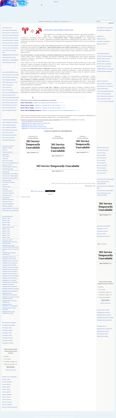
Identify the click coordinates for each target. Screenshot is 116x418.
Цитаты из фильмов (7, 404)
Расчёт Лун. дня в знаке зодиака (10, 45)
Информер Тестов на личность (9, 277)
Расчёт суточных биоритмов (104, 93)
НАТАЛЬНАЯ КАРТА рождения (104, 71)
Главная (4, 1)
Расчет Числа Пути (7, 87)
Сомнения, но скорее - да (10, 361)
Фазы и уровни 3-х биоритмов (104, 83)
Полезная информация (8, 203)
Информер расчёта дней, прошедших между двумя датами (10, 246)
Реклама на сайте (20, 1)
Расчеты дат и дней (7, 240)
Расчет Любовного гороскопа (9, 127)
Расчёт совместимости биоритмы (105, 96)
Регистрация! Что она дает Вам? (105, 27)
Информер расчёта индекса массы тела (9, 308)
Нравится (56, 1)
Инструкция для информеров (104, 30)
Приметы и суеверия (7, 206)
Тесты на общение (101, 168)
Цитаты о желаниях (7, 402)
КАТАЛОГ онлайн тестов (103, 147)
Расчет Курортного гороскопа (9, 135)
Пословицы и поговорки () (103, 41)
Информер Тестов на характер (9, 263)
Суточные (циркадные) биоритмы (105, 91)
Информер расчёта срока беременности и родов (8, 312)
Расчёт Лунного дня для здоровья (10, 35)
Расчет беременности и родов (9, 105)
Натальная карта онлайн (103, 310)
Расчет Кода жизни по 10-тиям (9, 82)
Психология (5, 189)
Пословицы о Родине (7, 340)
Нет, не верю (7, 359)
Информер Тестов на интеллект (10, 260)
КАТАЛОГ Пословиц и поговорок (104, 56)
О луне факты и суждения (8, 182)
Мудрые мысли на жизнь (103, 331)
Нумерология (5, 154)
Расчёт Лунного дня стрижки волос (105, 186)
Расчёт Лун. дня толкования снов (10, 32)
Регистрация (107, 17)
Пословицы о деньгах (7, 337)
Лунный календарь (6, 180)
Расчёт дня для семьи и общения (10, 40)
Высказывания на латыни (103, 236)
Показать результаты (11, 370)
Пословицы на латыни (102, 231)
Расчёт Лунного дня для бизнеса (10, 37)
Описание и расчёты (7, 165)
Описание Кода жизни (7, 169)
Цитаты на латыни (101, 233)
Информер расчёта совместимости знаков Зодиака (9, 305)
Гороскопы (4, 150)
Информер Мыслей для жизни (9, 286)
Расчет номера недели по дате (9, 102)
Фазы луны (5, 184)
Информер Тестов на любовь (9, 265)
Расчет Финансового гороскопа (9, 130)
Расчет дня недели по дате (9, 95)
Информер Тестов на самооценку (10, 275)
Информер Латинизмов (8, 284)
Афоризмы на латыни (102, 228)
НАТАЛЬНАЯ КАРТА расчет (8, 140)
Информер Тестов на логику (9, 258)
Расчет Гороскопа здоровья (9, 125)
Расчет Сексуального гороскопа (10, 122)
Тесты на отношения (102, 165)
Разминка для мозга (7, 201)
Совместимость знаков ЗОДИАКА (10, 60)
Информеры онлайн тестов (9, 257)
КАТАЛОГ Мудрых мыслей (103, 61)
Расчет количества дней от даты (10, 100)
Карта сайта (45, 413)
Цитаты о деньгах (6, 392)
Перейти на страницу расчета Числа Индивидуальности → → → (61, 110)
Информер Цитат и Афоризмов (9, 282)
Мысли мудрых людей (102, 333)
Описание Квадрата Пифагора (9, 166)
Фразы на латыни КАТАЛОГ (103, 226)
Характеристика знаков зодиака (10, 173)
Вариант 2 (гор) (6, 231)
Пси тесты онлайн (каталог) (9, 107)
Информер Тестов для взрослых (10, 269)
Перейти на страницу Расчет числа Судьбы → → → (50, 105)
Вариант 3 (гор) (6, 233)
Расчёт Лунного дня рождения (9, 30)
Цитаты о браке (6, 387)
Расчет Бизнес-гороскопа (8, 137)
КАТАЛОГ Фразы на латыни (103, 58)
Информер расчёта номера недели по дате (9, 253)
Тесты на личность (101, 173)
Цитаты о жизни (6, 389)
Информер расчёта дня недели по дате (10, 250)
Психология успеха (7, 195)
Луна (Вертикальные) (7, 216)
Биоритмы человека (7, 147)
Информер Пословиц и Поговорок (10, 288)
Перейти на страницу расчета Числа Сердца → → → (50, 108)
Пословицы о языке (7, 335)
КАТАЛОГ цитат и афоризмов (9, 376)
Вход (100, 17)
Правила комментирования (57, 413)
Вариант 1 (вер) (6, 218)
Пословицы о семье (7, 327)
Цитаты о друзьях (6, 384)
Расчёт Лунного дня (7, 27)
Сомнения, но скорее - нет (10, 364)
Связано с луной (6, 186)
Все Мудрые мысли (101, 326)
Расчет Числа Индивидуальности (10, 92)
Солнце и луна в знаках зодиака (10, 175)
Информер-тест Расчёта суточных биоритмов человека (10, 297)
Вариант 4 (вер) (6, 224)
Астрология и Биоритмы (8, 146)
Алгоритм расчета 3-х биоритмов (105, 86)
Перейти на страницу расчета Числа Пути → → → (48, 102)
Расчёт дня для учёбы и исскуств (10, 43)
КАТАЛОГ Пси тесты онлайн (104, 66)
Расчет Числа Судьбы (7, 84)
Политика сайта (70, 413)
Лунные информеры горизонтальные (32, 121)
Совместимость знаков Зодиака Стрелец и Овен (58, 30)
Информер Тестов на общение (9, 273)
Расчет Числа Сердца (7, 90)
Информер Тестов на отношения (10, 267)
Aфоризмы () (100, 36)
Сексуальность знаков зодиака (9, 178)
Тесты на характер (101, 162)
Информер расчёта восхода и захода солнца (9, 301)
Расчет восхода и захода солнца (10, 77)
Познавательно (6, 197)
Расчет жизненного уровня (103, 190)
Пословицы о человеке (7, 343)
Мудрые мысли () (101, 39)
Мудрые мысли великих (102, 336)
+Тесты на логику (101, 152)
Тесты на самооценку (102, 170)
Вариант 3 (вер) (6, 222)
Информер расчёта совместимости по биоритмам (9, 294)
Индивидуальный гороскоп (103, 312)
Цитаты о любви (6, 379)
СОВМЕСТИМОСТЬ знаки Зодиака (105, 68)
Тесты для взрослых (102, 157)
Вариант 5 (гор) (6, 237)
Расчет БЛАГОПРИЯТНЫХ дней (10, 72)
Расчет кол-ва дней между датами (10, 97)
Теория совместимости (102, 88)
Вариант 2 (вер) (6, 220)
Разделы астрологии (7, 152)
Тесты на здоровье (101, 155)
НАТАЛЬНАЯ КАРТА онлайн (9, 57)
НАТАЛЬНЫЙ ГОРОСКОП (103, 53)
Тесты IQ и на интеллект (103, 150)
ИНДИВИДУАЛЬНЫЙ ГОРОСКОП (10, 55)
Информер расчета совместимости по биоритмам (35, 123)
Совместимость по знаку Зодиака (10, 210)
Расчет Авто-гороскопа (7, 132)
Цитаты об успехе (6, 399)
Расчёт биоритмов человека (9, 62)
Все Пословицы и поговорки (9, 322)
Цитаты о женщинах (7, 381)
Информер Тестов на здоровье (9, 271)
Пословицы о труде (7, 332)
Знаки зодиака (5, 172)
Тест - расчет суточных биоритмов (105, 101)
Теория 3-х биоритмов (102, 81)
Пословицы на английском (8, 325)
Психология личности (7, 191)
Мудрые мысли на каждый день (104, 328)
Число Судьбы (5, 156)
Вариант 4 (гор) (6, 235)
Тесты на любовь (101, 160)
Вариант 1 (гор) (6, 229)
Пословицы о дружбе (7, 330)
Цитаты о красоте (6, 397)
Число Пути (5, 158)
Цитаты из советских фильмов (9, 407)
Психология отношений (8, 193)
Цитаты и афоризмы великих (9, 110)
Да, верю (6, 356)
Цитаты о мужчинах (7, 394)
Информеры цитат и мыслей (9, 280)
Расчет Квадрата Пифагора (9, 79)
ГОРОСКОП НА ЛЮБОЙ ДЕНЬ (9, 119)
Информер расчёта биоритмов (9, 291)
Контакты (10, 1)
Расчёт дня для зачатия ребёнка (10, 48)
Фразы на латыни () (102, 44)
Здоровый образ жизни (8, 199)
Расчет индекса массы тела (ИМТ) (10, 74)
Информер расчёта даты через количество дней (9, 242)
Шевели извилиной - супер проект (10, 208)
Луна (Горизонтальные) (8, 227)
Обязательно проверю (104, 297)
